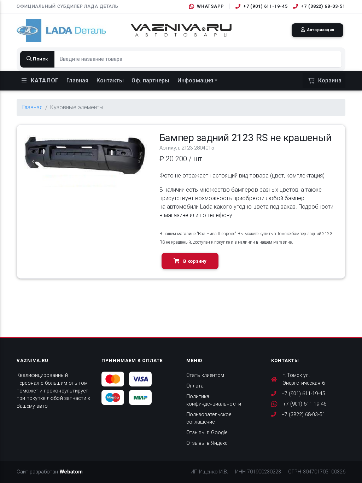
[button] (33, 161)
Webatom (71, 472)
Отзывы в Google (206, 433)
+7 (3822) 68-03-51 (323, 6)
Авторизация (320, 30)
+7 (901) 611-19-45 (265, 6)
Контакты (110, 80)
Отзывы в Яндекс (207, 443)
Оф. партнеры (150, 80)
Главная (77, 80)
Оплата (195, 386)
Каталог (44, 80)
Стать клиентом (205, 375)
